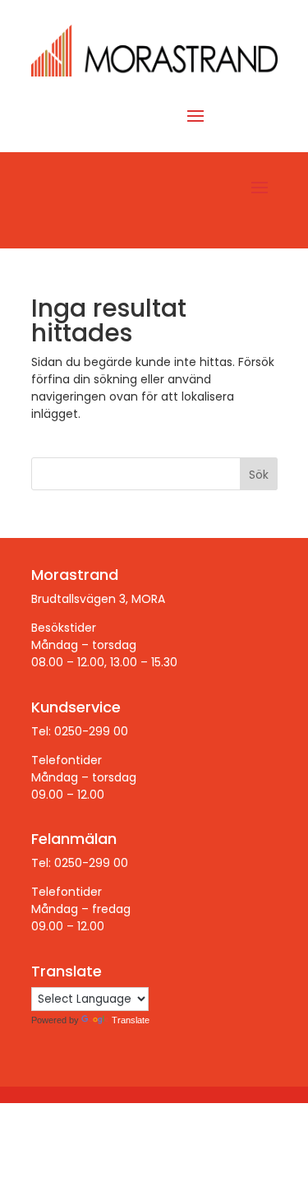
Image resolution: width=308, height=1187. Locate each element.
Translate (130, 1020)
